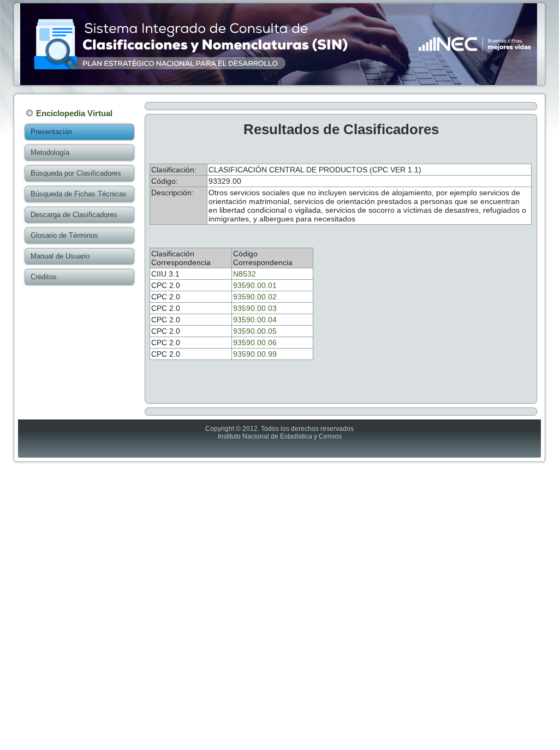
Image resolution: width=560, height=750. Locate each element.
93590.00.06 (255, 342)
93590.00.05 (255, 331)
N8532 (244, 273)
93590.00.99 (255, 354)
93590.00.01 (255, 285)
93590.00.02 (255, 296)
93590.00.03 (255, 308)
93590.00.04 (255, 319)
